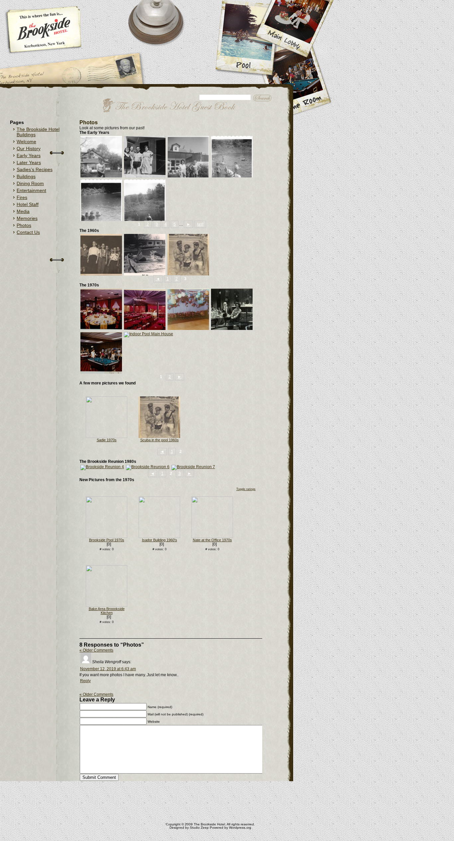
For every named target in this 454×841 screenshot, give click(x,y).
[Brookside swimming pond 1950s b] (101, 219)
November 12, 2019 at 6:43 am (108, 669)
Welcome (26, 141)
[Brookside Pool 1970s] (106, 536)
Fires (22, 197)
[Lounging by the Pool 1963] (145, 274)
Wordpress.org (240, 827)
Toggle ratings (246, 489)
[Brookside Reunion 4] (102, 467)
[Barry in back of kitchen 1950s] (101, 176)
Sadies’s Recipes (35, 169)
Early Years (29, 155)
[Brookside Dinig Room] (101, 328)
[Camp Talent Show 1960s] (101, 274)
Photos (24, 225)
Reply (85, 681)
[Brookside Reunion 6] (148, 467)
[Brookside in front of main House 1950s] (188, 176)
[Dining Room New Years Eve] (188, 328)
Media (23, 211)
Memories (27, 218)
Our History (29, 148)
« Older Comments (96, 650)
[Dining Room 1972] (232, 328)
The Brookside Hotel (209, 824)
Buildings (26, 176)
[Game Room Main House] (101, 372)
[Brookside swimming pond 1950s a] (232, 176)
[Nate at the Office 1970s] (212, 536)
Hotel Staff (28, 204)
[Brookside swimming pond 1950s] (145, 219)
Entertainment (31, 190)
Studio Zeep (199, 827)
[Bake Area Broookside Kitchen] (106, 605)
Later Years (29, 162)
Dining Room (30, 183)
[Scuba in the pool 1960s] (188, 274)
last (200, 224)
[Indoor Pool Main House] (148, 334)
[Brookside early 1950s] (145, 176)
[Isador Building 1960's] (159, 536)
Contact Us (28, 232)
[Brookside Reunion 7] (193, 467)
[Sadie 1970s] (106, 436)
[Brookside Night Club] (145, 328)
